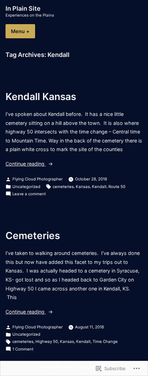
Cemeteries (33, 235)
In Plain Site (23, 8)
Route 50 (116, 186)
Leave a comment (29, 194)
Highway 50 (46, 341)
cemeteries (63, 186)
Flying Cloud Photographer (37, 179)
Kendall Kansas (41, 96)
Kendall (99, 186)
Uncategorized (26, 186)
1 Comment (22, 349)
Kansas (83, 186)
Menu (23, 31)
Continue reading (26, 164)
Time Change (105, 341)
